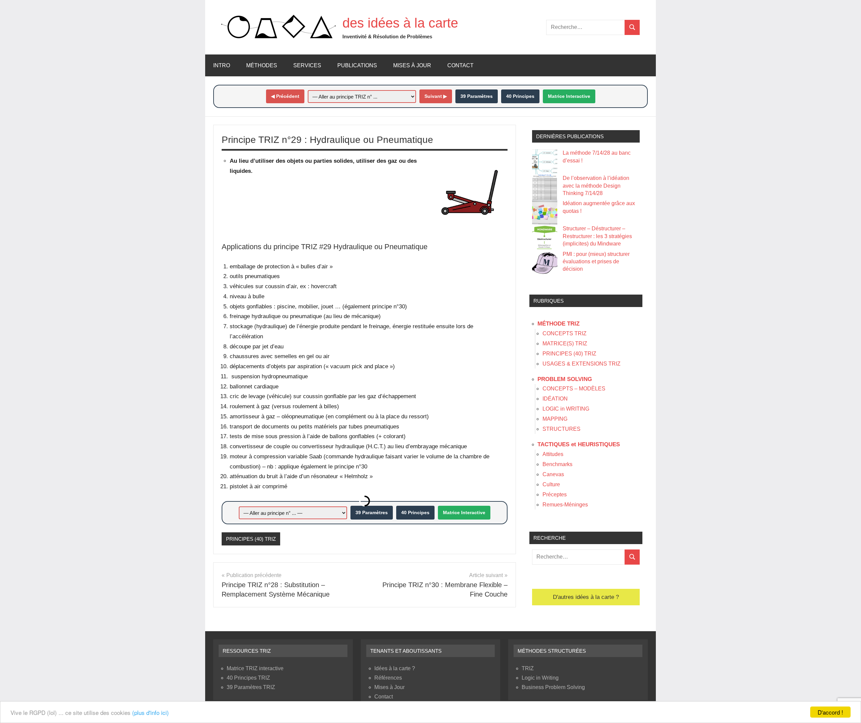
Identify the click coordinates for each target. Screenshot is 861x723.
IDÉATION (555, 399)
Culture (551, 484)
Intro (221, 65)
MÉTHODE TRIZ (558, 323)
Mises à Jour (412, 65)
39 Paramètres (476, 96)
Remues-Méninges (565, 504)
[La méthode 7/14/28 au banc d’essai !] (544, 162)
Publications (357, 65)
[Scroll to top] (847, 709)
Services (307, 65)
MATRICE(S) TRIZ (564, 343)
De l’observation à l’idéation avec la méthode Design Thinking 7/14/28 (596, 185)
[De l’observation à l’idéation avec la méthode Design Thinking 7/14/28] (544, 187)
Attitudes (552, 454)
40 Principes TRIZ (248, 678)
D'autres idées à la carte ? (586, 597)
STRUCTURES (561, 429)
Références (388, 678)
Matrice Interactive (569, 96)
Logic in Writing (540, 678)
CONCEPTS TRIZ (564, 333)
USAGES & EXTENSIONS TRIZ (581, 364)
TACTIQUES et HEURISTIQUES (578, 444)
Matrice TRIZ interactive (255, 668)
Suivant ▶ (435, 96)
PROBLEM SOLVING (564, 379)
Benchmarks (557, 464)
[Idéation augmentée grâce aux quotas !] (544, 212)
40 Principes (520, 96)
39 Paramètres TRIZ (251, 687)
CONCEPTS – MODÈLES (573, 388)
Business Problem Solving (553, 687)
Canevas (553, 474)
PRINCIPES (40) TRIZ (251, 539)
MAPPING (554, 419)
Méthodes (261, 65)
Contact (460, 65)
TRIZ (528, 668)
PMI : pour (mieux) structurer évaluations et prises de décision (596, 261)
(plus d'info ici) (150, 712)
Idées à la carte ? (394, 668)
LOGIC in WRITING (565, 409)
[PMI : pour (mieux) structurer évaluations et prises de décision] (544, 263)
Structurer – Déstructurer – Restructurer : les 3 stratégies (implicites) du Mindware (597, 236)
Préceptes (554, 494)
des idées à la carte (400, 22)
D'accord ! (830, 712)
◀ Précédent (285, 96)
